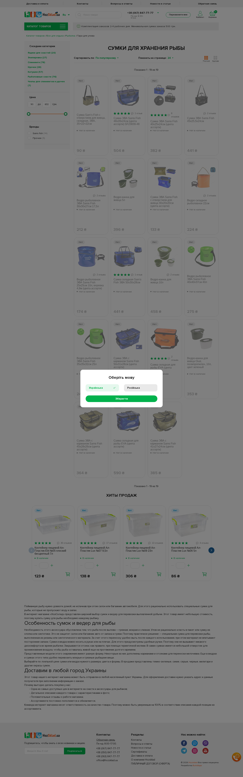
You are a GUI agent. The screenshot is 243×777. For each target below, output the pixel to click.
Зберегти (121, 398)
